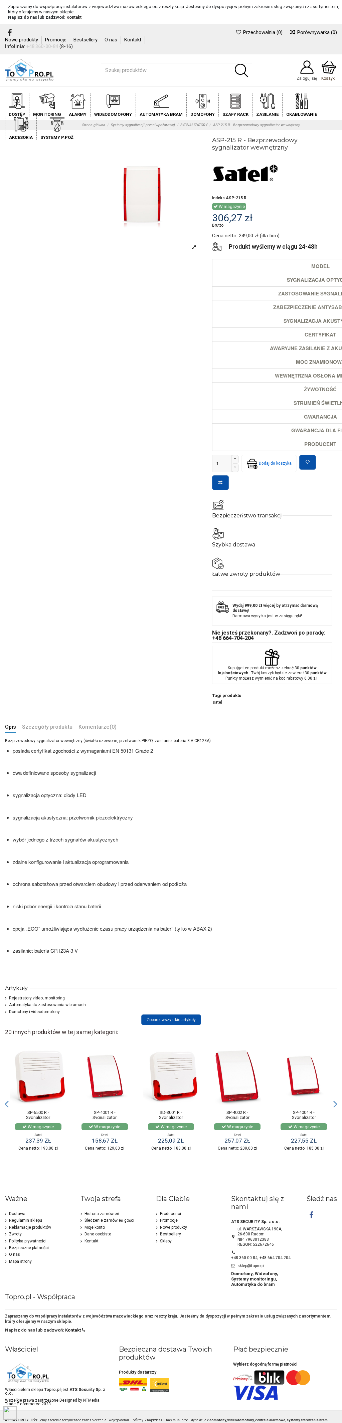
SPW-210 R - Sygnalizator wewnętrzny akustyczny (105, 1117)
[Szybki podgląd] (61, 1079)
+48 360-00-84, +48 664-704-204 (261, 1257)
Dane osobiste (97, 1234)
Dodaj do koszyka (275, 463)
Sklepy (166, 1241)
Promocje (56, 40)
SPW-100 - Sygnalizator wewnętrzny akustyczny (38, 1115)
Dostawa (17, 1213)
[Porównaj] (61, 1068)
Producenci (170, 1213)
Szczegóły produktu (47, 727)
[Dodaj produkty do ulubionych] (61, 1057)
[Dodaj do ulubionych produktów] (307, 462)
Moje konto (94, 1227)
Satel (38, 1135)
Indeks (218, 198)
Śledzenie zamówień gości (109, 1220)
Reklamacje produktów (30, 1227)
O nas (112, 40)
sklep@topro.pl (251, 1265)
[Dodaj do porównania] (220, 482)
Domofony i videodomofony (34, 1011)
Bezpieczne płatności (29, 1247)
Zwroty (15, 1234)
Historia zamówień (101, 1213)
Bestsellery (86, 40)
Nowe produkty (22, 40)
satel (217, 702)
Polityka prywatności (27, 1241)
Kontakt (73, 17)
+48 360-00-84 (42, 46)
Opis (10, 727)
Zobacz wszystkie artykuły (171, 1019)
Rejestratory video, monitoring (37, 998)
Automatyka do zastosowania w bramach (47, 1004)
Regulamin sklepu (25, 1220)
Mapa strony (20, 1261)
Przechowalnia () (263, 32)
